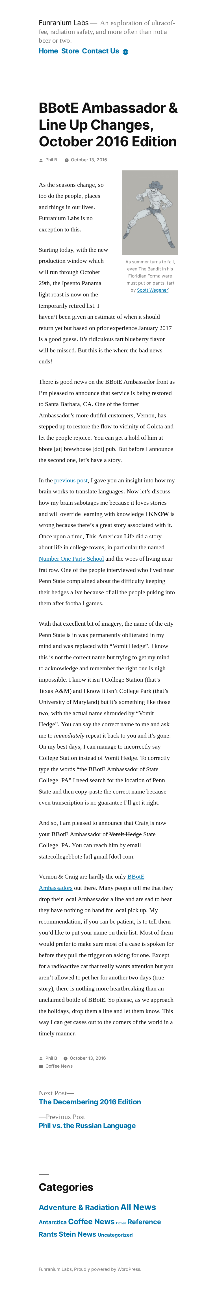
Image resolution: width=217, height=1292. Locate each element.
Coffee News (59, 1066)
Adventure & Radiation (79, 1207)
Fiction (121, 1223)
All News (138, 1207)
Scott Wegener (152, 290)
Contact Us (100, 51)
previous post (71, 480)
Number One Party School (71, 559)
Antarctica (53, 1222)
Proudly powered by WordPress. (107, 1269)
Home (48, 51)
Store (70, 51)
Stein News (77, 1234)
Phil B (51, 159)
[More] (125, 52)
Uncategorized (115, 1235)
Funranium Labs (64, 22)
